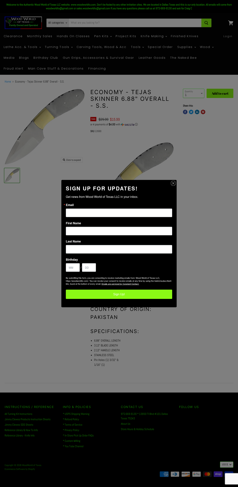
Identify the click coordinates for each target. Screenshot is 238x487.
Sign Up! (119, 294)
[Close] (173, 183)
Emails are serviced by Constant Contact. (120, 283)
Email (70, 204)
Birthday (72, 259)
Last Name (73, 241)
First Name (73, 222)
